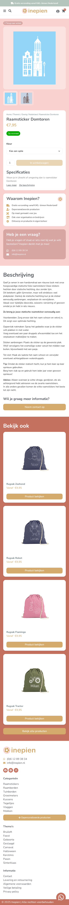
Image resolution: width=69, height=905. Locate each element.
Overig (24, 114)
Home (9, 114)
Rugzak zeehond (15, 484)
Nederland (33, 114)
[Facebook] (5, 770)
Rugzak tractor (14, 706)
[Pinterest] (11, 770)
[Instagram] (16, 770)
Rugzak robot (14, 558)
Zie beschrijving (27, 185)
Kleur (9, 144)
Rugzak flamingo (16, 632)
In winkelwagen (39, 163)
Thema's (16, 114)
